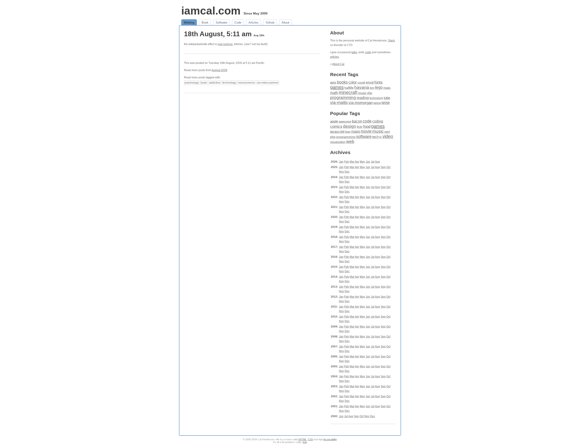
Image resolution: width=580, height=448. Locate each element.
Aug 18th (259, 35)
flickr (359, 126)
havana (361, 87)
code (368, 52)
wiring (377, 103)
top (305, 442)
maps (387, 87)
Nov (341, 171)
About (285, 22)
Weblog (189, 22)
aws (333, 82)
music (362, 93)
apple (334, 121)
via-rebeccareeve (267, 82)
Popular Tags (345, 113)
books (342, 82)
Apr (357, 161)
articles (334, 56)
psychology (192, 82)
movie (366, 131)
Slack (391, 40)
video (387, 136)
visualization (338, 142)
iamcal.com (211, 11)
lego (379, 87)
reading (363, 98)
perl (387, 131)
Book (205, 22)
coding (377, 121)
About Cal (338, 64)
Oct (388, 167)
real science (225, 44)
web (350, 141)
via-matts (339, 102)
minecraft (348, 92)
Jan (341, 161)
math (334, 93)
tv (380, 137)
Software (221, 22)
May (362, 161)
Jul (373, 161)
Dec (347, 171)
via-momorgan (360, 103)
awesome (345, 121)
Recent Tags (344, 74)
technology (229, 82)
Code (237, 22)
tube (387, 98)
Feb (346, 161)
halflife (349, 87)
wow (386, 102)
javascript (337, 131)
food (366, 126)
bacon (357, 121)
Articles (254, 22)
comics (336, 126)
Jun (368, 161)
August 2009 (219, 70)
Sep (383, 167)
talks (354, 52)
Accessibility (330, 439)
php (369, 93)
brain (204, 82)
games (337, 87)
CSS (310, 439)
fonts (378, 82)
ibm (372, 87)
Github (270, 22)
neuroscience (246, 82)
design (349, 126)
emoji (370, 82)
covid (361, 82)
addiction (214, 82)
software (364, 136)
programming (343, 97)
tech (375, 137)
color (352, 82)
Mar (352, 161)
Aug (377, 161)
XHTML (302, 439)
